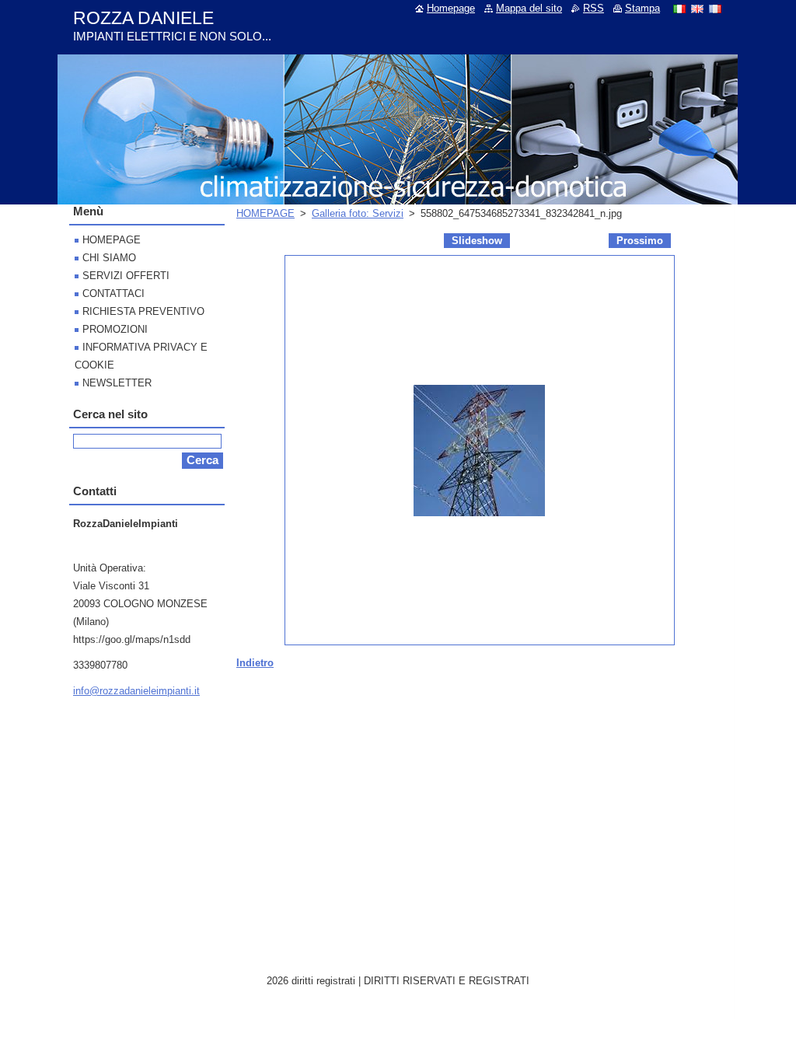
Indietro (255, 663)
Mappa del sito (529, 8)
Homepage (451, 8)
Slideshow (477, 240)
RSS (593, 8)
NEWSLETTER (117, 383)
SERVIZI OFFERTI (125, 275)
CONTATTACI (113, 293)
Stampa (642, 8)
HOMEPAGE (265, 213)
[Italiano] (679, 8)
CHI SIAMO (109, 258)
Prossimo (639, 240)
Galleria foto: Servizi (357, 213)
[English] (697, 8)
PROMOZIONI (115, 329)
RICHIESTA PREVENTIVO (143, 311)
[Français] (715, 8)
